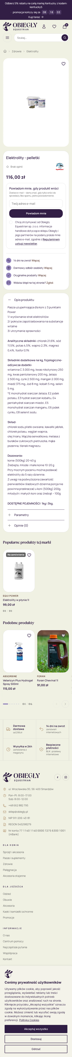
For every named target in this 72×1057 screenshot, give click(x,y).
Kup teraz (34, 17)
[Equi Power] (60, 166)
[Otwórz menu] (7, 37)
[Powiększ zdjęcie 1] (36, 102)
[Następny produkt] (65, 704)
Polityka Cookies (29, 1020)
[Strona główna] (5, 51)
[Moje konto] (44, 26)
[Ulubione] (54, 26)
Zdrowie (16, 51)
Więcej (36, 260)
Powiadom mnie (36, 213)
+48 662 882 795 (18, 805)
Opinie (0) (21, 525)
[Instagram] (65, 777)
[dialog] (36, 1011)
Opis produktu (24, 300)
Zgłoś (49, 282)
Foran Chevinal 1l (47, 680)
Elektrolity (32, 51)
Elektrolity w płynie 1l (16, 600)
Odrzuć (36, 1049)
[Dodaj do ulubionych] (63, 63)
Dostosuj (36, 1038)
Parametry (21, 515)
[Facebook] (57, 777)
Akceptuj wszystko (36, 1028)
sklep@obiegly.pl (18, 811)
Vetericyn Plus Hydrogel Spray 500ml (18, 682)
